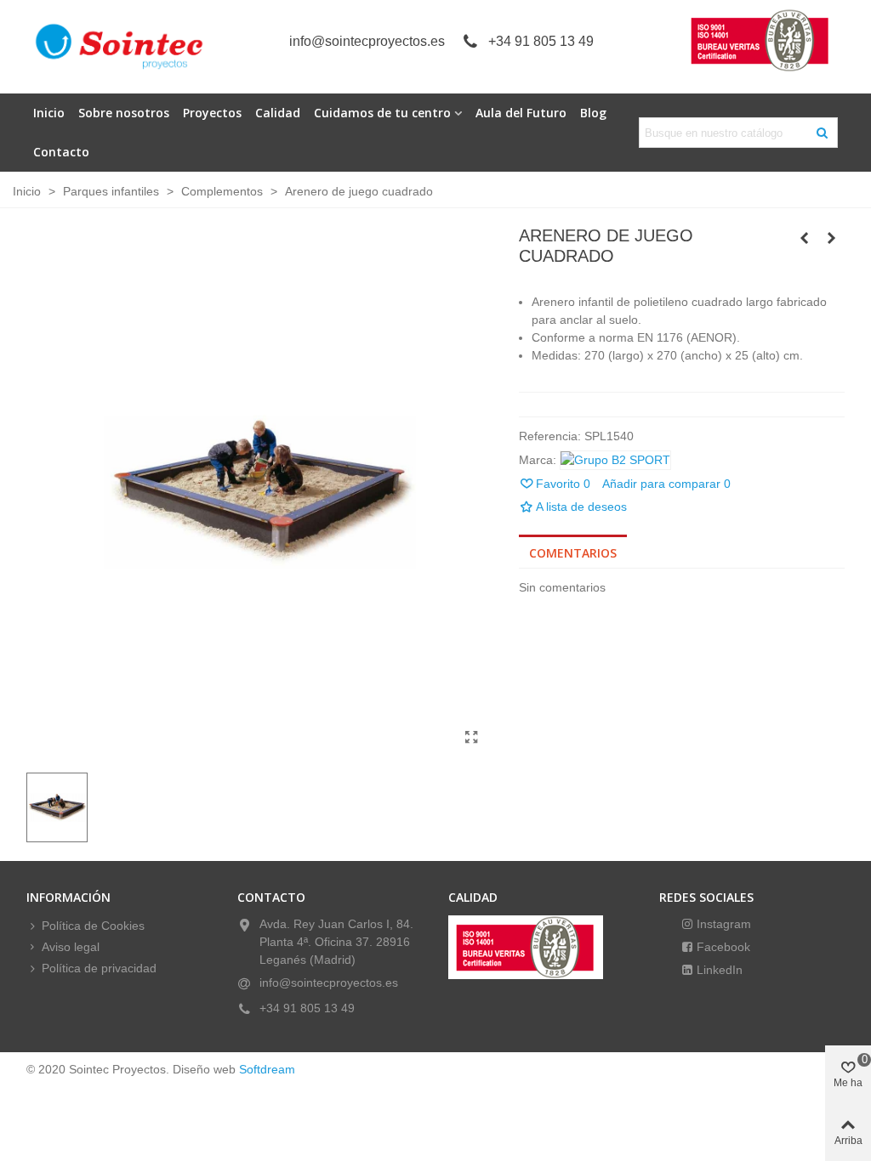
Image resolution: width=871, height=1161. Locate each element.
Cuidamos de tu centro (382, 113)
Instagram (722, 924)
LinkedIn (718, 970)
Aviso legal (71, 947)
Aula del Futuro (520, 113)
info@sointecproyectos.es (367, 41)
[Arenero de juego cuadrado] (472, 737)
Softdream (267, 1069)
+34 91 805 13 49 (541, 41)
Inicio (49, 113)
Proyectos (212, 113)
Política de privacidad (99, 968)
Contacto (61, 152)
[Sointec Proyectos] (119, 47)
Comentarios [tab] (573, 553)
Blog (593, 113)
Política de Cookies (93, 925)
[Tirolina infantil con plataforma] (832, 238)
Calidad (277, 113)
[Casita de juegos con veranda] (804, 238)
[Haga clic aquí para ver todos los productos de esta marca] (615, 460)
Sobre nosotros (123, 113)
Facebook (721, 947)
